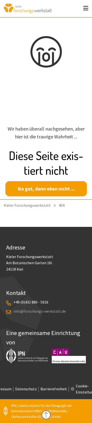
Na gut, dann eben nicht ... (46, 189)
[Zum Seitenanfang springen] (46, 414)
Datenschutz (26, 388)
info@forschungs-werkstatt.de (39, 311)
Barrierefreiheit (53, 388)
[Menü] (85, 8)
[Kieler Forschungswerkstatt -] (28, 11)
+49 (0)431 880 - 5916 (30, 302)
